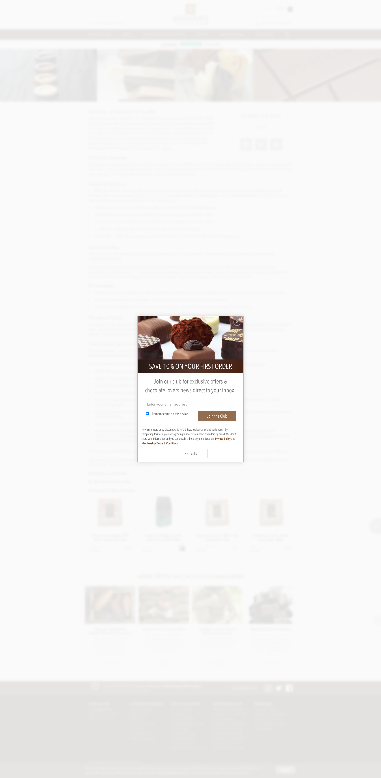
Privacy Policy (223, 439)
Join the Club (217, 416)
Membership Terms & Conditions (160, 443)
